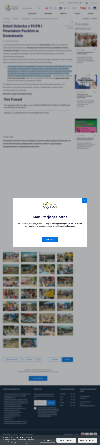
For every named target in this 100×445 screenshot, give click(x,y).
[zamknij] (84, 200)
